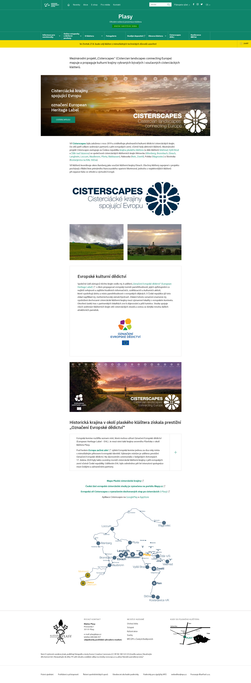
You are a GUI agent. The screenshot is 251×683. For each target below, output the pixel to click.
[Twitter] (202, 5)
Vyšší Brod (174, 149)
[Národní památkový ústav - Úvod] (51, 5)
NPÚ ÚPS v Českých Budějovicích (140, 639)
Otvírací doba (132, 623)
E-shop (94, 4)
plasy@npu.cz (95, 634)
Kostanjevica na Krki (80, 159)
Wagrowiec (158, 156)
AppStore (144, 496)
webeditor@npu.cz (179, 674)
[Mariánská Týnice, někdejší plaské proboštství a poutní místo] (154, 242)
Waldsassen (113, 156)
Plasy (125, 16)
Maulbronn (94, 156)
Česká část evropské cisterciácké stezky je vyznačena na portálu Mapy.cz (124, 486)
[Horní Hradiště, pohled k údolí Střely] (97, 242)
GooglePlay (132, 496)
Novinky (76, 4)
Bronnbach (162, 153)
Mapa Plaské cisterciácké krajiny (124, 480)
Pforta (104, 156)
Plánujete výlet (181, 4)
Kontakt (117, 4)
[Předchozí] (74, 242)
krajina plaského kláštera (132, 149)
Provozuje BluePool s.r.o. (200, 674)
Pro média (105, 4)
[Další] (177, 242)
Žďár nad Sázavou (80, 153)
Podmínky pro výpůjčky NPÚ (155, 674)
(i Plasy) (124, 491)
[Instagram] (198, 5)
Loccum (84, 156)
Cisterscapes (80, 143)
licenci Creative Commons (100, 654)
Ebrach (172, 153)
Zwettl (140, 156)
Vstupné (130, 627)
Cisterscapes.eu (63, 119)
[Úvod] (68, 4)
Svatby (130, 635)
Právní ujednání (47, 674)
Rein (134, 156)
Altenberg (151, 153)
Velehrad (163, 149)
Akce (85, 4)
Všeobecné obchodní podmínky (126, 674)
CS (207, 4)
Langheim (74, 156)
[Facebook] (194, 5)
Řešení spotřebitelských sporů (95, 674)
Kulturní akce (132, 631)
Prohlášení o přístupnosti (68, 674)
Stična (94, 159)
